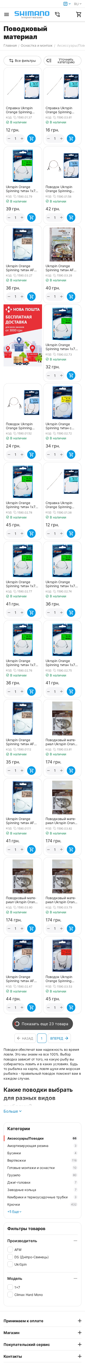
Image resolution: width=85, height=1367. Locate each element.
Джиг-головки (41, 1182)
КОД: (9, 117)
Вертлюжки (41, 1160)
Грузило (41, 1175)
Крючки (41, 1204)
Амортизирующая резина (41, 1146)
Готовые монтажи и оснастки (41, 1168)
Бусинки (41, 1153)
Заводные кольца (41, 1190)
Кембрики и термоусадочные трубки (41, 1197)
